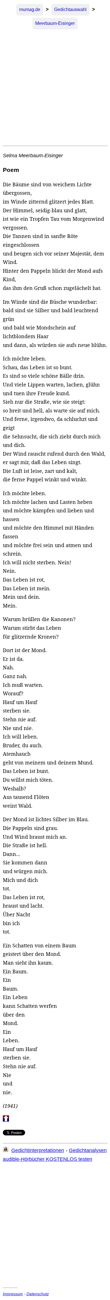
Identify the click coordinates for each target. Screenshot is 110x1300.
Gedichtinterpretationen (37, 1150)
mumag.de (29, 9)
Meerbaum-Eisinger (55, 23)
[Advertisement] (55, 88)
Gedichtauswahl (70, 9)
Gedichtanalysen (88, 1150)
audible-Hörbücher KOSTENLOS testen (47, 1159)
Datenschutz (38, 1294)
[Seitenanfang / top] (6, 1120)
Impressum (13, 1294)
